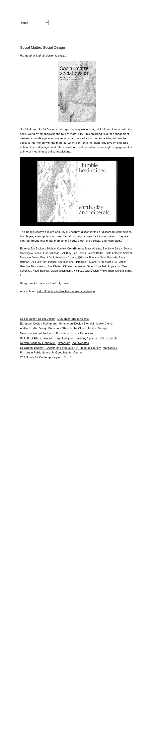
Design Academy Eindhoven (38, 342)
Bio (66, 357)
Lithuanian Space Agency (73, 318)
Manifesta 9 (110, 347)
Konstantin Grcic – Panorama (74, 333)
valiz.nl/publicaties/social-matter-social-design (66, 291)
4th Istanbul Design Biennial (76, 323)
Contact (78, 352)
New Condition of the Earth (37, 333)
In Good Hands (61, 352)
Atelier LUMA (28, 328)
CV (71, 357)
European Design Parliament (38, 323)
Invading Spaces (86, 338)
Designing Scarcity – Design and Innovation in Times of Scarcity (60, 347)
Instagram (64, 342)
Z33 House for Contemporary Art (41, 357)
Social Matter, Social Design (37, 318)
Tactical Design (97, 328)
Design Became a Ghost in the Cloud (62, 328)
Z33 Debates (80, 342)
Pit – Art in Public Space (35, 352)
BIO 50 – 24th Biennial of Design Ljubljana (47, 338)
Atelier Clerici (104, 323)
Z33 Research (108, 338)
